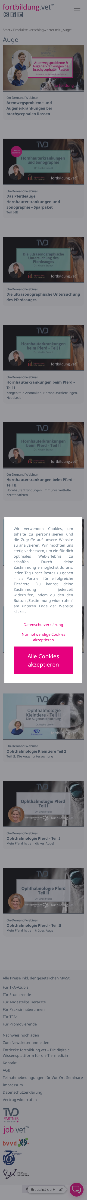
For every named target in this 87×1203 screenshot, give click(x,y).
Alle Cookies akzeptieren (43, 660)
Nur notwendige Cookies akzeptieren (43, 637)
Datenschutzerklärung (43, 624)
